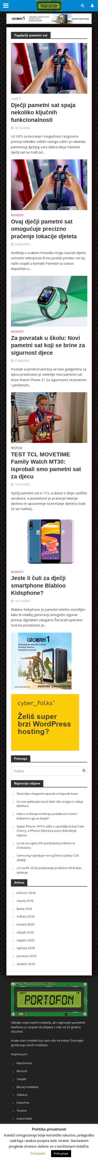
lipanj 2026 (24, 909)
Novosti (17, 215)
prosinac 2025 (27, 956)
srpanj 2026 (25, 901)
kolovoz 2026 (26, 893)
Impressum (19, 1054)
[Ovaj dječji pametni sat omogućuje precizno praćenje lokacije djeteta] (49, 184)
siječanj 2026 (26, 948)
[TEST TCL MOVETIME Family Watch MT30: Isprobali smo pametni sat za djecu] (49, 417)
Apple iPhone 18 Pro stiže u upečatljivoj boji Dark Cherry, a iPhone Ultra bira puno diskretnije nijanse (50, 830)
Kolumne (23, 1103)
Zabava (22, 1095)
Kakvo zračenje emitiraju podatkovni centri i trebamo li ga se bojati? (47, 816)
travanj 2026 (25, 924)
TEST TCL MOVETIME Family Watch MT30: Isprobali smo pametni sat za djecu (46, 465)
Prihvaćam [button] (61, 1153)
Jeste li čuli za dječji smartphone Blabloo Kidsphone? (38, 585)
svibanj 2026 (26, 916)
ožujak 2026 (25, 932)
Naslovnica (24, 1063)
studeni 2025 (26, 964)
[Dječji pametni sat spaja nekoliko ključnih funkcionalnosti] (49, 68)
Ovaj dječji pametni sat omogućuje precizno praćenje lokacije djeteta (44, 228)
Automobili (24, 1118)
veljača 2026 (25, 940)
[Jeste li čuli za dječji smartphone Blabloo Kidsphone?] (49, 541)
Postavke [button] (38, 1153)
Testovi (16, 448)
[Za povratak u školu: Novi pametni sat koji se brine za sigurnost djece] (49, 301)
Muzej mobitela (27, 1087)
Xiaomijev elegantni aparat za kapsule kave (47, 794)
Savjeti (16, 99)
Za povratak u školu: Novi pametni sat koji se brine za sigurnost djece (48, 345)
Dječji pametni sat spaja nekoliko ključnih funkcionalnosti (43, 112)
